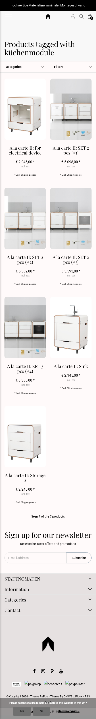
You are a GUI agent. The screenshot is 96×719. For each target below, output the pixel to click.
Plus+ (78, 696)
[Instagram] (43, 671)
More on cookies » (68, 711)
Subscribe (79, 558)
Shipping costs (28, 175)
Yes (22, 711)
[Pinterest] (52, 671)
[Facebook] (34, 671)
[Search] (81, 16)
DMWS (68, 696)
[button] (8, 16)
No (41, 711)
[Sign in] (73, 16)
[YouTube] (61, 671)
